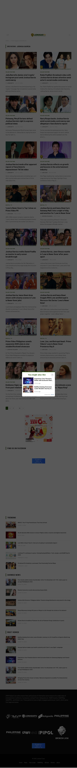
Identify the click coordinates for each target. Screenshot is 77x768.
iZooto (52, 394)
